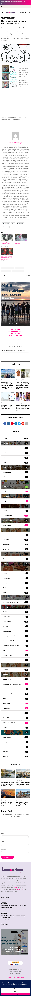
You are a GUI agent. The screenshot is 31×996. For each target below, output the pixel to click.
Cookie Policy (11, 977)
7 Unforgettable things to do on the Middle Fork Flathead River (7, 784)
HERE (15, 887)
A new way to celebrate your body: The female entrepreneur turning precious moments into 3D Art (22, 385)
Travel (4, 903)
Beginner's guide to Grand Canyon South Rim (7, 803)
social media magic (18, 270)
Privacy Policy (20, 977)
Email (2, 841)
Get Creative (10, 17)
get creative (6, 270)
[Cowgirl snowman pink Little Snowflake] (21, 237)
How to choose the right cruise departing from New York (23, 784)
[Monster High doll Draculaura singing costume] (7, 237)
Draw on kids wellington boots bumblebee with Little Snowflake (6, 258)
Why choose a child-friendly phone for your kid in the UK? (8, 406)
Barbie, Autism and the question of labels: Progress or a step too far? (23, 407)
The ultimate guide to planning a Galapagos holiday (22, 803)
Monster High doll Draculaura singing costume (5, 243)
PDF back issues (20, 889)
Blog (3, 17)
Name (2, 833)
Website (3, 849)
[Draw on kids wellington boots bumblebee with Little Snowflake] (7, 251)
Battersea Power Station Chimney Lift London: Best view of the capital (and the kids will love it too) (7, 385)
